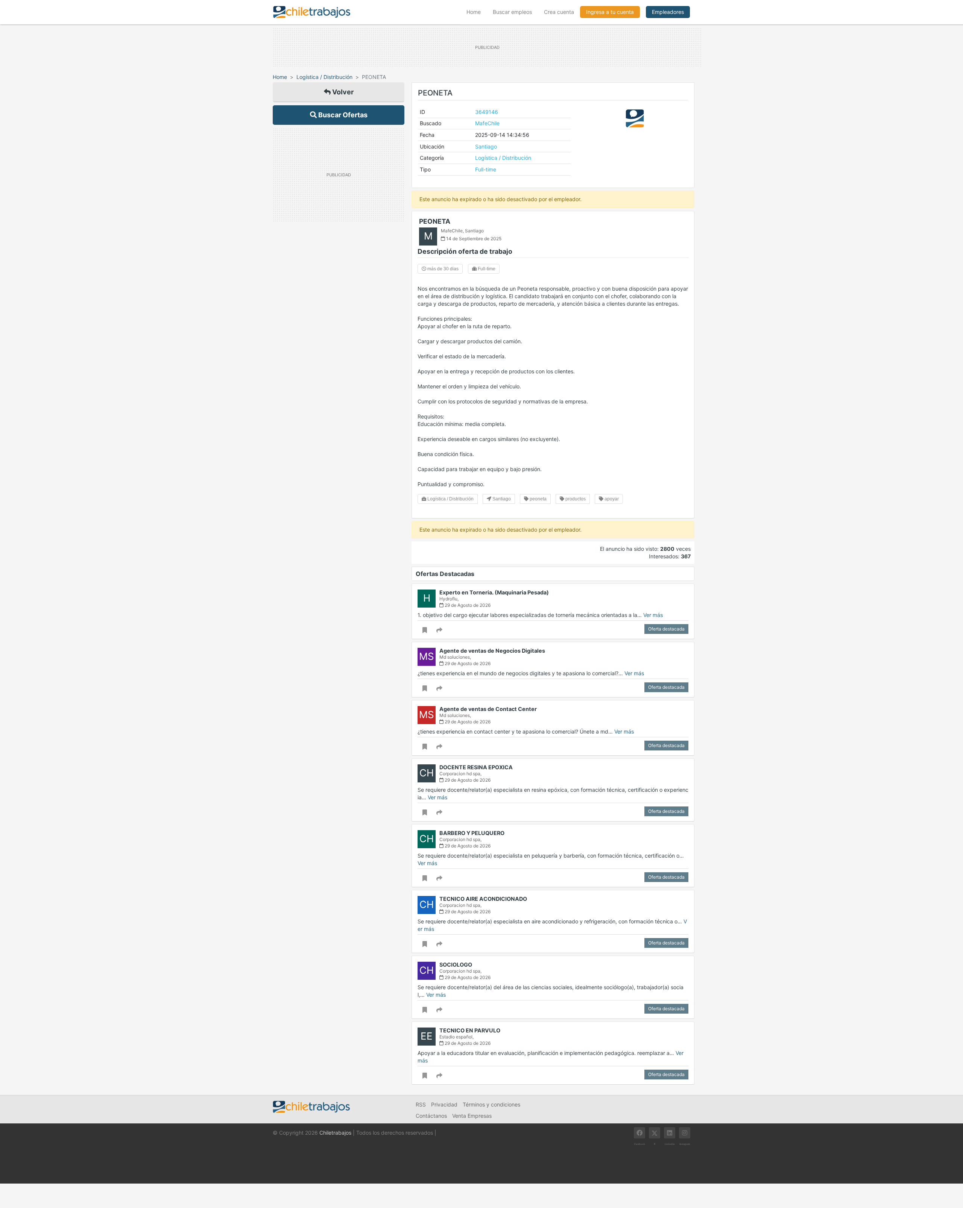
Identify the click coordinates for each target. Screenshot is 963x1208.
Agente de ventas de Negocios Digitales (492, 650)
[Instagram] (684, 1132)
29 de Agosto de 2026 (467, 605)
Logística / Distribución (324, 77)
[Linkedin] (669, 1132)
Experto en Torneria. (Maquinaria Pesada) (494, 592)
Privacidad (444, 1104)
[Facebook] (639, 1132)
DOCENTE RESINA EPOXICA (476, 767)
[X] (654, 1132)
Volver (342, 92)
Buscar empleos (512, 12)
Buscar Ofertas (342, 115)
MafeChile (487, 123)
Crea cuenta (559, 12)
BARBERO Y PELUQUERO (471, 833)
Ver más (653, 615)
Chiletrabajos (335, 1132)
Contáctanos (431, 1116)
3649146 (486, 112)
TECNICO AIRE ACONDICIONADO (483, 899)
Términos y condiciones (491, 1104)
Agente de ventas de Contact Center (488, 709)
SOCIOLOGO (455, 964)
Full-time (485, 169)
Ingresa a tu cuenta (610, 12)
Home (476, 11)
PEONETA (434, 221)
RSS (421, 1104)
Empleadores (668, 12)
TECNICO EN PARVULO (469, 1030)
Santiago (486, 146)
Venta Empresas (472, 1116)
